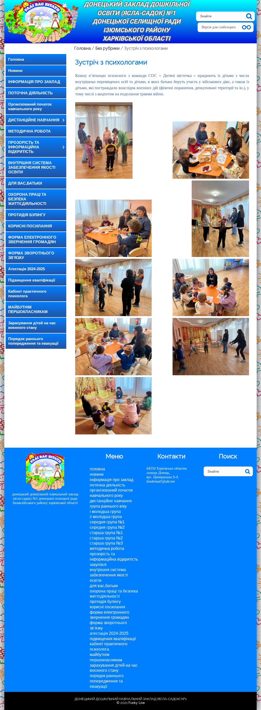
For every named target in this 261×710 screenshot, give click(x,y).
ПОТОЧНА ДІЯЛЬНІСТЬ (30, 93)
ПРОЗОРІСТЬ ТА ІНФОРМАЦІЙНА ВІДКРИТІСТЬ (23, 147)
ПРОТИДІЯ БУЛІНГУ (26, 215)
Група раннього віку (108, 506)
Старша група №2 (106, 538)
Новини (15, 70)
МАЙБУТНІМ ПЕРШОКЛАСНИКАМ (28, 309)
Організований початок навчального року (30, 106)
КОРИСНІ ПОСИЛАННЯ (30, 226)
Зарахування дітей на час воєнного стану (32, 325)
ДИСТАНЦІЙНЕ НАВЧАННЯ (33, 120)
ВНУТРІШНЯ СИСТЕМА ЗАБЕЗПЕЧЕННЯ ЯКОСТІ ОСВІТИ (31, 167)
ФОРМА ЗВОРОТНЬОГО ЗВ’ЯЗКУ (31, 255)
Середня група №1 (107, 522)
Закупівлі (98, 564)
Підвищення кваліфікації (31, 280)
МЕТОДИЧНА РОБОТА (29, 131)
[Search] (249, 16)
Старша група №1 (106, 533)
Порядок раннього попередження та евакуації (33, 341)
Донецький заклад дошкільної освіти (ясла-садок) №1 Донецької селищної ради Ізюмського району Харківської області (136, 21)
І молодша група (105, 511)
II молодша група (106, 516)
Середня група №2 (107, 527)
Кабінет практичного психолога (27, 293)
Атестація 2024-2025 (26, 269)
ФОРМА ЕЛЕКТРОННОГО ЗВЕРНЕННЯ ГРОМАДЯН (32, 239)
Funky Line (136, 703)
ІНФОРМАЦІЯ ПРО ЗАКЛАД (34, 82)
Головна (16, 59)
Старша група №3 (106, 543)
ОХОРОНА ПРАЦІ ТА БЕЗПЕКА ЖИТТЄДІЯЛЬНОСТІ (27, 199)
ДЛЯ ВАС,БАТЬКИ (25, 183)
